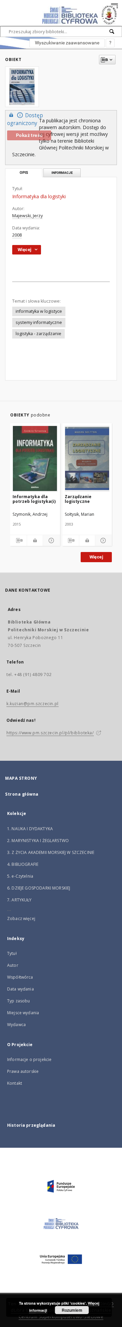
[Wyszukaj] (112, 31)
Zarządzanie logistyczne (78, 499)
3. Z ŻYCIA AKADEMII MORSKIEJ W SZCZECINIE (50, 852)
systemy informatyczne (39, 322)
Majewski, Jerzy (27, 216)
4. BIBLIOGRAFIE (22, 864)
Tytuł (12, 953)
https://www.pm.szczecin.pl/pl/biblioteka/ (50, 733)
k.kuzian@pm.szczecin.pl (32, 704)
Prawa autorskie (23, 1071)
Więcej (96, 556)
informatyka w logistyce (39, 311)
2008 (17, 235)
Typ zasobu (18, 1001)
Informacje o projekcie (29, 1059)
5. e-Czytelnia (20, 876)
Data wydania (20, 989)
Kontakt (14, 1083)
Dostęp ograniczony (25, 119)
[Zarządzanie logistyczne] (87, 458)
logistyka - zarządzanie (38, 333)
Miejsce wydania (23, 1013)
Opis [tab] (24, 172)
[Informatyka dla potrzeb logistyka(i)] (35, 458)
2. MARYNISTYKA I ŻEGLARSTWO (38, 840)
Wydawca (16, 1024)
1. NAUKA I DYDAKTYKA (30, 829)
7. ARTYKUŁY (19, 900)
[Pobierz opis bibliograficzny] (18, 540)
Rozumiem (72, 1310)
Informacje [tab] (62, 173)
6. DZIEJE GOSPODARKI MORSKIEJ (38, 888)
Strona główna (22, 794)
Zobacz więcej (21, 918)
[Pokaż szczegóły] (50, 540)
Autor (12, 965)
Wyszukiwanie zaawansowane (67, 42)
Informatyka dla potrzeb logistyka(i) (34, 499)
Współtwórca (20, 977)
